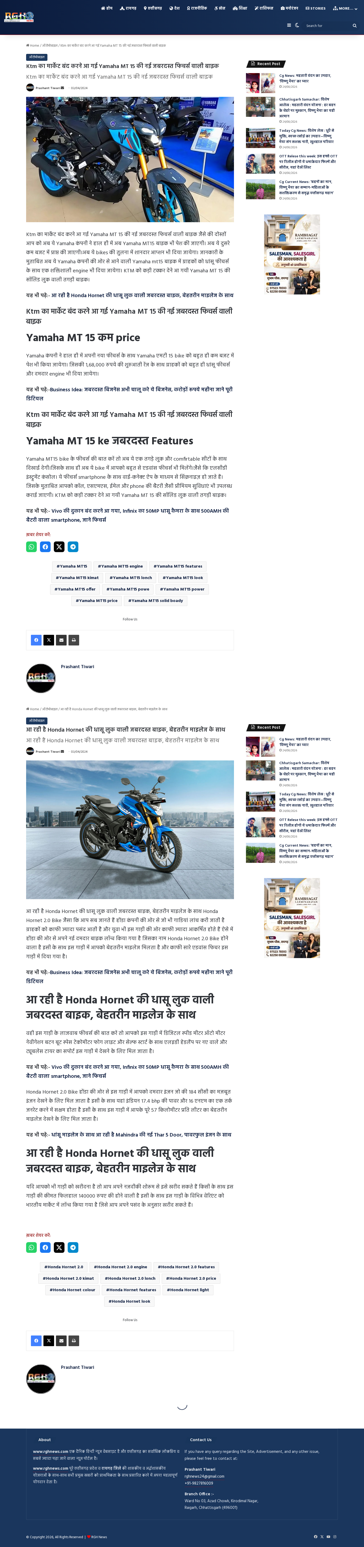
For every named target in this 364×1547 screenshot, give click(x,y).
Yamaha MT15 (73, 566)
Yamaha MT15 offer (77, 589)
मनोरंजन (291, 9)
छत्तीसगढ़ (154, 9)
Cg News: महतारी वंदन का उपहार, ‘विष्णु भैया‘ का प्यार (305, 79)
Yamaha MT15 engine (122, 566)
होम (108, 9)
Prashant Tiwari (48, 88)
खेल (221, 9)
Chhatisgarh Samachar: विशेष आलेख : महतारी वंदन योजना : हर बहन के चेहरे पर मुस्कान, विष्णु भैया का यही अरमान (307, 108)
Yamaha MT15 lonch (132, 578)
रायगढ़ (130, 9)
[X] (48, 640)
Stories (317, 9)
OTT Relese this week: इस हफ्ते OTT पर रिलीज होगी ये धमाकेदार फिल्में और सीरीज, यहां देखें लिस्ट (308, 162)
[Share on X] (59, 546)
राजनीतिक (198, 9)
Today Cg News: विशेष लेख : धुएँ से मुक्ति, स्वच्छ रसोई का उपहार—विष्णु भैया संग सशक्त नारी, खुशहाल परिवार (306, 136)
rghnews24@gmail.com (204, 1476)
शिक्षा (242, 9)
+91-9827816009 (199, 1483)
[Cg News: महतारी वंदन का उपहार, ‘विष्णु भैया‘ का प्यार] (260, 83)
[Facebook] (36, 640)
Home (34, 46)
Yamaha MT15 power (184, 589)
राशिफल (265, 9)
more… (345, 9)
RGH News (99, 1537)
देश (176, 9)
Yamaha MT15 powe (129, 589)
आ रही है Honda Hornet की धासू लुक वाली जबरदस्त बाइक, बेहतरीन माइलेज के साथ (142, 296)
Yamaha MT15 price (98, 600)
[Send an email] (62, 88)
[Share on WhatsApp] (31, 546)
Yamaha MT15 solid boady (157, 600)
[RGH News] (19, 16)
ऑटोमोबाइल (50, 46)
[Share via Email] (61, 640)
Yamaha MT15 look (184, 578)
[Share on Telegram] (73, 546)
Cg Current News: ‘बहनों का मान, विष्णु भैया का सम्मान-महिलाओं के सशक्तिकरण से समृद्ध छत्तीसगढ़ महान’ (306, 187)
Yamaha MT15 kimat (79, 578)
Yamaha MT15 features (179, 566)
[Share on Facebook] (45, 546)
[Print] (73, 640)
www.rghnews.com (50, 1452)
